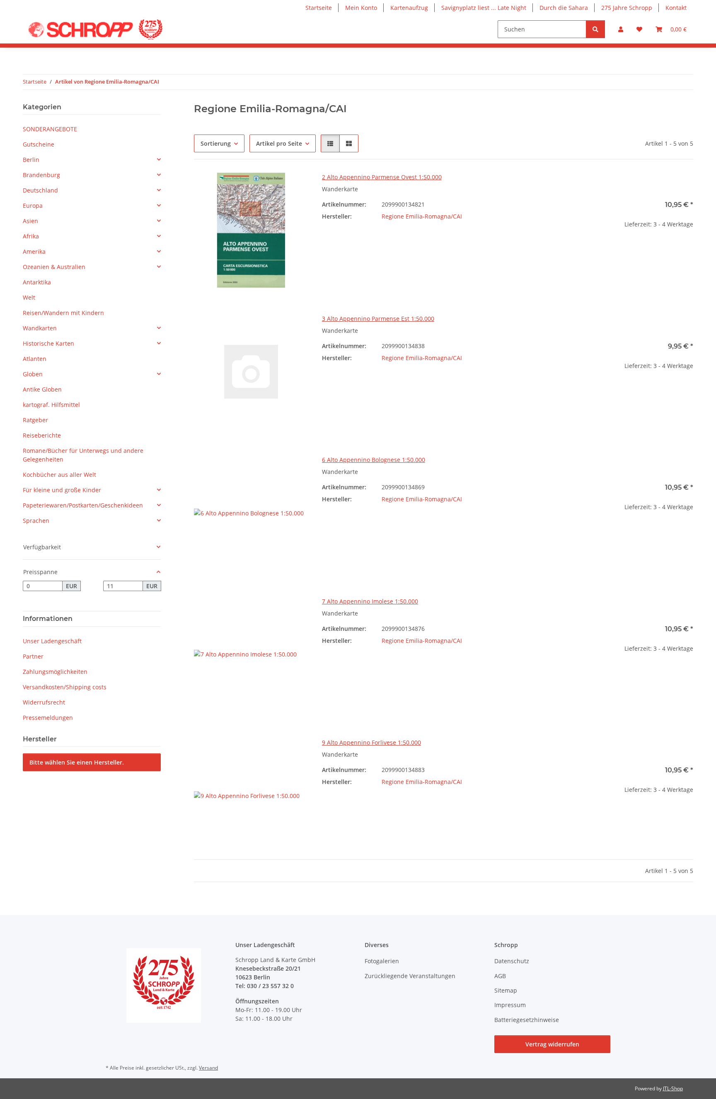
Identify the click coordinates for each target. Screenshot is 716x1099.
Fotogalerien (382, 961)
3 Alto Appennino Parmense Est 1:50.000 (378, 318)
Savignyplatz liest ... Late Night (483, 8)
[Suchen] (595, 29)
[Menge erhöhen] (686, 250)
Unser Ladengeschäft (52, 641)
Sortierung (216, 143)
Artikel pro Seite (279, 143)
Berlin (31, 160)
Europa (33, 205)
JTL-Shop (673, 1088)
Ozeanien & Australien (54, 267)
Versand (208, 1067)
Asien (30, 221)
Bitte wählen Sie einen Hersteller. (76, 762)
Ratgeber (35, 420)
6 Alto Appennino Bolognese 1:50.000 (373, 460)
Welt (29, 297)
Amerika (34, 251)
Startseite (318, 8)
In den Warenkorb (635, 275)
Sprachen (36, 520)
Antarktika (37, 282)
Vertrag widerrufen (552, 1044)
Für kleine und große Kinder (62, 490)
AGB (500, 976)
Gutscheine (38, 144)
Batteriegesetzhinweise (526, 1020)
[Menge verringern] (585, 250)
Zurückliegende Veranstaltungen (410, 976)
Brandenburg (41, 175)
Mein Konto (361, 8)
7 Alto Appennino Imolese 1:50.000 (370, 601)
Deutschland (40, 190)
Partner (33, 656)
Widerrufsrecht (44, 702)
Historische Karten (48, 343)
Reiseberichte (42, 435)
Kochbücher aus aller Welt (59, 475)
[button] (621, 29)
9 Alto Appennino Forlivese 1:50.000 (371, 742)
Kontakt (676, 8)
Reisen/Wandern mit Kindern (63, 313)
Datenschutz (511, 961)
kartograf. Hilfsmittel (51, 405)
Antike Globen (42, 389)
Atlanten (34, 359)
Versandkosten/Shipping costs (64, 687)
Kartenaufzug (409, 8)
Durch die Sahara (563, 8)
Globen (33, 374)
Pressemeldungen (48, 717)
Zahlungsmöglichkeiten (55, 672)
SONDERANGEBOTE (50, 129)
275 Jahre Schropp (626, 8)
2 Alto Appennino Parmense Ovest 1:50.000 (382, 177)
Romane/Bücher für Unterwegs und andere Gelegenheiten (83, 455)
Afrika (31, 236)
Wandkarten (40, 328)
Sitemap (505, 990)
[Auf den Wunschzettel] (294, 187)
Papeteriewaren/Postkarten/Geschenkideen (83, 505)
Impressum (510, 1005)
